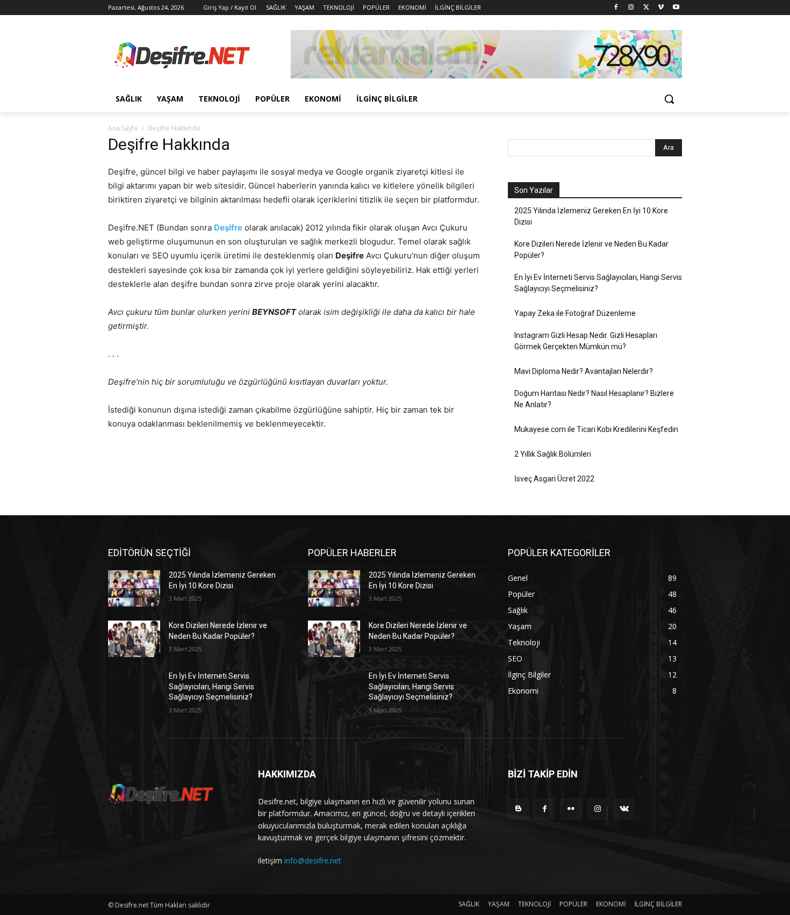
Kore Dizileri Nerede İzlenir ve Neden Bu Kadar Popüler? (591, 250)
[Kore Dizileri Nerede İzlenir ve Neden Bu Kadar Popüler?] (134, 639)
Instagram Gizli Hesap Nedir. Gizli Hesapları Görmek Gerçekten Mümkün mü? (585, 341)
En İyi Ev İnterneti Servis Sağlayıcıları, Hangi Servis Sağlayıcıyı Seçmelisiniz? (598, 283)
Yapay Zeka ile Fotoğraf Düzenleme (575, 313)
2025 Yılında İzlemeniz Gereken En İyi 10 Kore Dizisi (591, 216)
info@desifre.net (312, 860)
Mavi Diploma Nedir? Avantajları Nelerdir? (583, 371)
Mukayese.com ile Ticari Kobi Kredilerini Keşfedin (596, 429)
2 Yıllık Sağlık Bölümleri (552, 454)
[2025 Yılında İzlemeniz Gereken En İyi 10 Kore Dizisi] (134, 588)
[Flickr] (571, 808)
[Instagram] (631, 8)
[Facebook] (616, 8)
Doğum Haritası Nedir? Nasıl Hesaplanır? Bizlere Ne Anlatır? (594, 399)
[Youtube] (676, 8)
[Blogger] (518, 808)
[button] (669, 99)
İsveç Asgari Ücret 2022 (554, 478)
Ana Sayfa (123, 128)
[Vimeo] (661, 8)
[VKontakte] (624, 808)
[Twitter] (646, 8)
